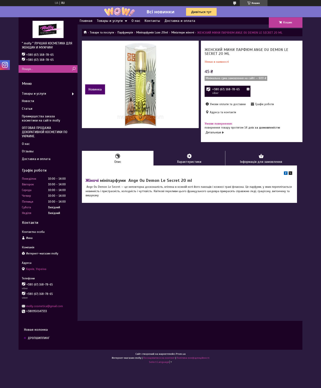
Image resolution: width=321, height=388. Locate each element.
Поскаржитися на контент (159, 357)
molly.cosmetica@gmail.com (44, 306)
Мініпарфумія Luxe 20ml (152, 32)
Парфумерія (125, 32)
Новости (28, 101)
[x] (290, 174)
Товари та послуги (102, 32)
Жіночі (92, 180)
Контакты (152, 21)
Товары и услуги (110, 21)
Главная (86, 21)
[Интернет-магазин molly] (48, 29)
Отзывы (28, 151)
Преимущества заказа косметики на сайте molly (41, 118)
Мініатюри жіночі (182, 32)
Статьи (27, 109)
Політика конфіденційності (193, 357)
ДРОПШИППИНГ (39, 338)
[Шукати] (74, 69)
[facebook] (286, 174)
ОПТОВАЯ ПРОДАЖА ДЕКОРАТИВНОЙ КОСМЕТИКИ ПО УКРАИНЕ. (44, 132)
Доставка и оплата (179, 21)
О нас (135, 21)
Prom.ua (181, 353)
